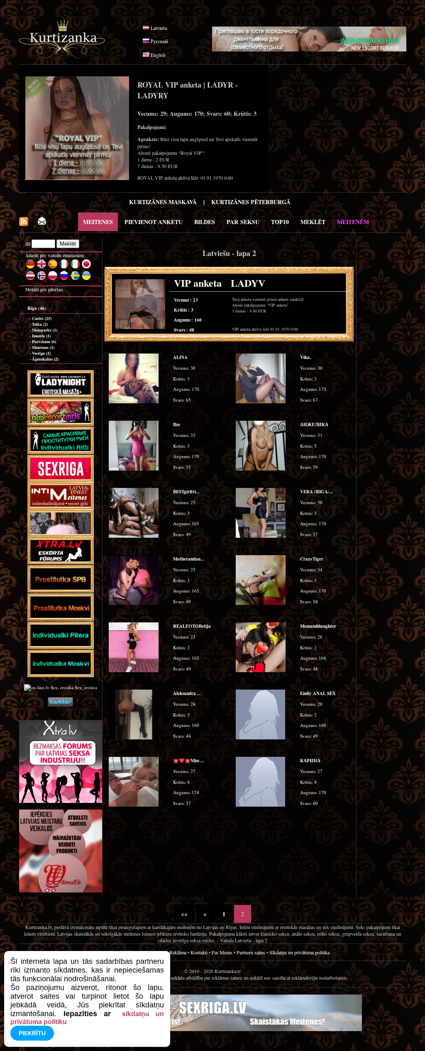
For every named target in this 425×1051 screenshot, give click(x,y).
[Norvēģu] (41, 279)
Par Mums (222, 952)
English (158, 54)
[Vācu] (30, 267)
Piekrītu (32, 1033)
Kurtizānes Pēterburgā (251, 202)
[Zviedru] (75, 279)
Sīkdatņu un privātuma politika (299, 952)
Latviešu (159, 27)
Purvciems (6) (44, 341)
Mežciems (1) (43, 347)
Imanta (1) (41, 336)
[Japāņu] (86, 267)
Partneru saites (251, 952)
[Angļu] (41, 267)
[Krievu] (64, 279)
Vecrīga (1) (41, 353)
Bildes (204, 221)
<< (184, 914)
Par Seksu (243, 221)
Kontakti (199, 952)
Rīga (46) (36, 308)
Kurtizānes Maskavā (163, 202)
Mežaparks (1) (44, 330)
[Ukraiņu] (86, 279)
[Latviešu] (30, 279)
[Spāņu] (53, 267)
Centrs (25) (41, 318)
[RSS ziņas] (23, 223)
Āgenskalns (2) (45, 359)
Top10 (280, 221)
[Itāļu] (75, 267)
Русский (159, 41)
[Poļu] (53, 279)
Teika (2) (40, 324)
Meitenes (98, 221)
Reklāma (177, 952)
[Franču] (64, 267)
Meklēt (312, 221)
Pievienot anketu (154, 221)
